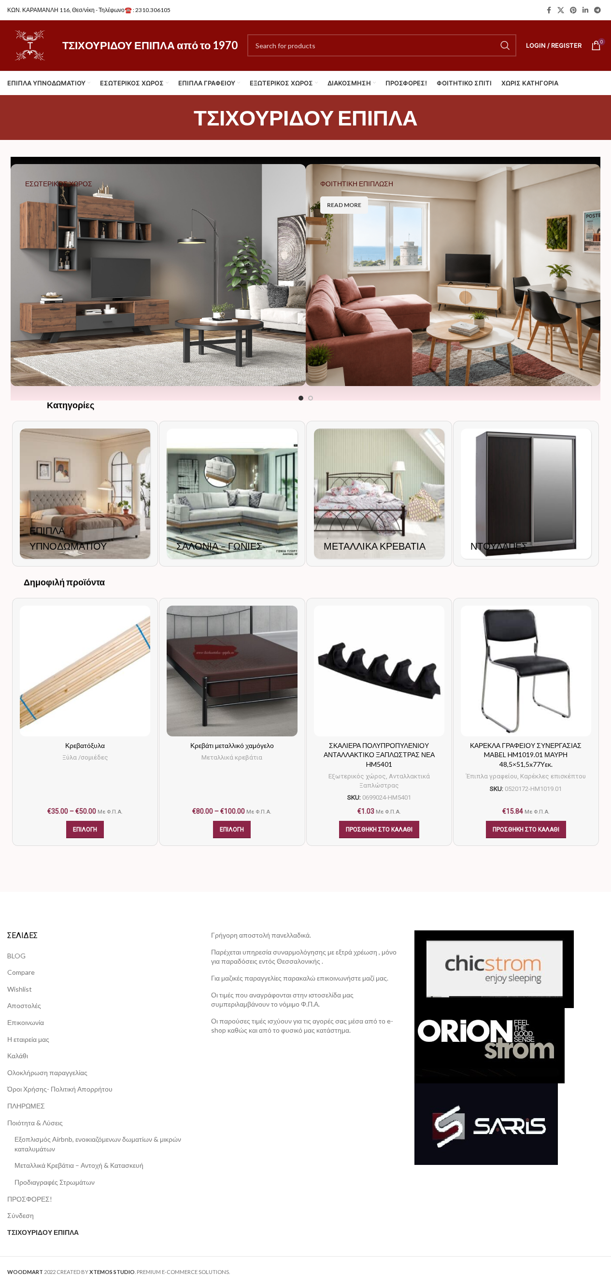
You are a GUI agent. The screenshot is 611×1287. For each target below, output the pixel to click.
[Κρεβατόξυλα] (85, 671)
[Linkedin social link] (585, 10)
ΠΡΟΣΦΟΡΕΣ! (29, 1199)
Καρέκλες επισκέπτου (553, 776)
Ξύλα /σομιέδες (85, 757)
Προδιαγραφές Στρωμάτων (54, 1182)
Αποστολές (24, 1005)
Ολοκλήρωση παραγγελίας (47, 1072)
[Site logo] (30, 45)
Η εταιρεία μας (28, 1039)
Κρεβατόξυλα (85, 745)
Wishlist (19, 989)
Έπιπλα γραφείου (491, 776)
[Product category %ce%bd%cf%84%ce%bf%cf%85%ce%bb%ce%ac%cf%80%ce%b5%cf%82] (526, 494)
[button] (379, 829)
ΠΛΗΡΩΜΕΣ (26, 1106)
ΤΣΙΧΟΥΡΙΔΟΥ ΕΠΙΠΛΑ (43, 1232)
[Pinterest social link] (573, 10)
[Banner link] (158, 275)
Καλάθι (17, 1056)
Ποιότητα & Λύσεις (35, 1123)
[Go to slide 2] (310, 398)
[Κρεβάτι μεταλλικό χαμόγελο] (232, 671)
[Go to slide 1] (300, 398)
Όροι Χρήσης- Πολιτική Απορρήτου (60, 1089)
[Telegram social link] (597, 10)
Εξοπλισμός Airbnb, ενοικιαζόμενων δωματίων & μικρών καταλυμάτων (97, 1144)
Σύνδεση (20, 1215)
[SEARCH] (505, 45)
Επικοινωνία (25, 1022)
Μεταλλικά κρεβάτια (231, 757)
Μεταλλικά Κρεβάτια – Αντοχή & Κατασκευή (78, 1165)
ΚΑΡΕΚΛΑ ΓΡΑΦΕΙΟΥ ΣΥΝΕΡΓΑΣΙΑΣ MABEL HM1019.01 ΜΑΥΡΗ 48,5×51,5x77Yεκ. (526, 754)
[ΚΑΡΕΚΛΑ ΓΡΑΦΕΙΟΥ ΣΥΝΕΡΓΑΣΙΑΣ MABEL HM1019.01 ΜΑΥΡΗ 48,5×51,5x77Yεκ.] (526, 671)
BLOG (16, 956)
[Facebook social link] (548, 10)
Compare (21, 972)
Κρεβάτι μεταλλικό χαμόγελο (232, 745)
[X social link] (560, 10)
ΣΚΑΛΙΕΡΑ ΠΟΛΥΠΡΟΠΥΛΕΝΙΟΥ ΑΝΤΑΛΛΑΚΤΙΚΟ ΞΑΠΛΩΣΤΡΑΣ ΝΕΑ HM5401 (379, 754)
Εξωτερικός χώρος (357, 776)
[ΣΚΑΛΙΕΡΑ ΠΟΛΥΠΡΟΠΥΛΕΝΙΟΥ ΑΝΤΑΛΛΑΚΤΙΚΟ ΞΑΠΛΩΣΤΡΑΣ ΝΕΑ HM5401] (379, 671)
